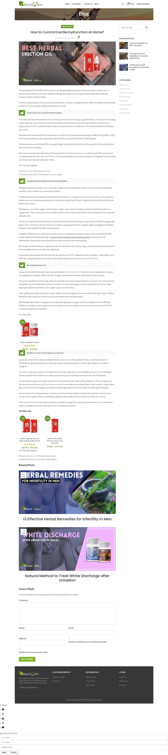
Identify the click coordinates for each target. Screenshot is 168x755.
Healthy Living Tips (125, 93)
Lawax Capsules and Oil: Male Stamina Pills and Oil (29, 439)
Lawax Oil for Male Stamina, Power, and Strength (55, 440)
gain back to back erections (52, 384)
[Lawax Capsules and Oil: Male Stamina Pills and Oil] (30, 425)
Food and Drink (124, 89)
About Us (122, 677)
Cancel (14, 752)
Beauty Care (123, 85)
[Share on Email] (3, 727)
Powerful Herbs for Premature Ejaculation (37, 456)
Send (4, 752)
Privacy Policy (90, 681)
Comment (24, 600)
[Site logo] (31, 3)
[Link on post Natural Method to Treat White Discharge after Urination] (67, 549)
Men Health (67, 26)
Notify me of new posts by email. (33, 652)
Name (22, 628)
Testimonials (123, 681)
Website (22, 638)
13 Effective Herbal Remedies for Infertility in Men (67, 519)
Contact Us (56, 681)
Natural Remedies (125, 105)
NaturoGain (70, 38)
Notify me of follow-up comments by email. (87, 642)
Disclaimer (123, 685)
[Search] (123, 4)
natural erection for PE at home (84, 258)
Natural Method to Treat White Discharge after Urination (67, 578)
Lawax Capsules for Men (29, 342)
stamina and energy (91, 197)
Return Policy (90, 685)
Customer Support (58, 677)
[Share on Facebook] (3, 709)
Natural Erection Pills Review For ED (35, 171)
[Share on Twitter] (3, 714)
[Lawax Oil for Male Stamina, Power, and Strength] (55, 425)
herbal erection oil (72, 272)
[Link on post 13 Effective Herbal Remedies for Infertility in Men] (67, 492)
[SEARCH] (146, 27)
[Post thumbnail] (123, 45)
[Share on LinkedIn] (3, 718)
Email (71, 628)
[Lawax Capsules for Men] (30, 329)
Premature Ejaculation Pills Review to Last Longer (40, 174)
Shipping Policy (91, 677)
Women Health (124, 113)
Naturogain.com (76, 700)
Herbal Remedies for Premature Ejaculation (38, 459)
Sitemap (99, 700)
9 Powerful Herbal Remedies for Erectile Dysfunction (139, 56)
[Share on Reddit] (3, 723)
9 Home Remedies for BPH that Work (139, 44)
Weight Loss (123, 109)
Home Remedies (125, 97)
